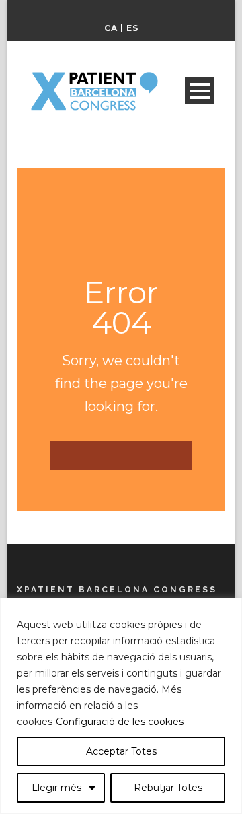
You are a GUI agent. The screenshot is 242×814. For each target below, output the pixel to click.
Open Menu (199, 90)
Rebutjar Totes (168, 788)
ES (132, 28)
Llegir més (56, 788)
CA (111, 28)
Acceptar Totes (121, 751)
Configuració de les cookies (120, 722)
